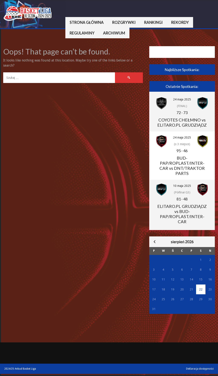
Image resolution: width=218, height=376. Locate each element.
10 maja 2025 (182, 185)
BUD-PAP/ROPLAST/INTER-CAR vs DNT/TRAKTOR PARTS (182, 165)
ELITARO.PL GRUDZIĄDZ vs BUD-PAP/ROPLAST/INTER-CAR (182, 214)
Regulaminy (82, 33)
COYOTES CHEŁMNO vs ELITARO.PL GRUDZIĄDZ (182, 122)
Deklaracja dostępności (200, 368)
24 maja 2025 (182, 99)
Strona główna (87, 22)
